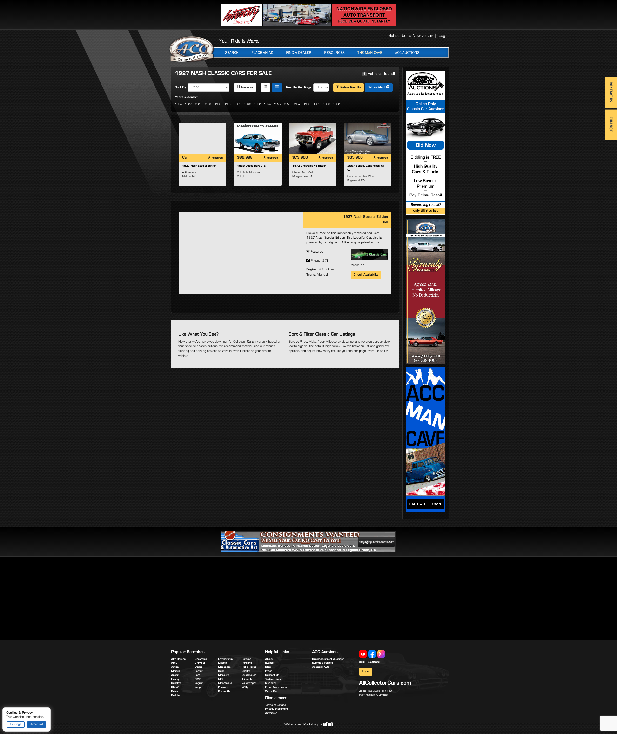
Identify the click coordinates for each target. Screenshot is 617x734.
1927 (188, 104)
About (269, 659)
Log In (444, 36)
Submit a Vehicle (322, 663)
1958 (306, 104)
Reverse (246, 87)
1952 (257, 104)
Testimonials (273, 679)
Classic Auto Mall (302, 172)
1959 (316, 104)
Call (385, 222)
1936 (218, 104)
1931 (208, 104)
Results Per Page (298, 87)
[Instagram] (381, 654)
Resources (334, 52)
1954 (267, 104)
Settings (15, 724)
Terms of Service (275, 705)
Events (269, 663)
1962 (336, 104)
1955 (277, 104)
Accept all (36, 724)
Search (232, 52)
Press (268, 671)
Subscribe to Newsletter (411, 36)
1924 (178, 104)
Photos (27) (319, 261)
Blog (268, 667)
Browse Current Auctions (328, 659)
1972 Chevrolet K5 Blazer (309, 166)
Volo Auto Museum (248, 172)
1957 (297, 104)
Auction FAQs (320, 667)
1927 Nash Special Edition (199, 166)
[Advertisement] (211, 597)
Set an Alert (377, 87)
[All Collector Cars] (192, 49)
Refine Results (350, 87)
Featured (316, 252)
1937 (227, 104)
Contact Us (272, 675)
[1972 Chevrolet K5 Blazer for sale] (312, 138)
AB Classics (189, 172)
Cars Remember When (361, 176)
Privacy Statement (276, 709)
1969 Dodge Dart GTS (251, 166)
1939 (237, 104)
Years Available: (186, 97)
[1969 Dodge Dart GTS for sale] (257, 138)
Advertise (271, 713)
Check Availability (366, 275)
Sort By (180, 87)
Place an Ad (262, 52)
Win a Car (271, 691)
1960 (326, 104)
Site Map (270, 683)
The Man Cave (369, 52)
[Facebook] (372, 654)
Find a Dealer (298, 52)
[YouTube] (363, 654)
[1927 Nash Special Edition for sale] (202, 138)
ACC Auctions (407, 52)
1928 (198, 104)
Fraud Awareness (276, 687)
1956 (287, 104)
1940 (247, 104)
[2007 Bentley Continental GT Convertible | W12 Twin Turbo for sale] (367, 138)
